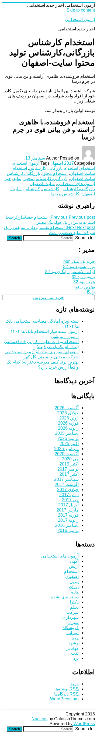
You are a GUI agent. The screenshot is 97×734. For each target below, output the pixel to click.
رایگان (89, 292)
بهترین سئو (85, 287)
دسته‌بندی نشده (65, 597)
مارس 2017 (68, 510)
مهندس (72, 648)
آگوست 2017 (67, 484)
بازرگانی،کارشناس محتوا (45, 178)
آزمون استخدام (26, 163)
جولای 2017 (68, 489)
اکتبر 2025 (69, 443)
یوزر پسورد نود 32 (79, 266)
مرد (75, 638)
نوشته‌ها (66, 689)
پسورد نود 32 (83, 276)
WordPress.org (64, 699)
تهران (74, 586)
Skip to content (81, 10)
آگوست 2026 (67, 407)
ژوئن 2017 (69, 494)
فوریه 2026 (68, 423)
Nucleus (39, 719)
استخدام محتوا (55, 173)
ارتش (74, 566)
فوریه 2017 (68, 515)
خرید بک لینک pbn (79, 261)
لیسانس (71, 632)
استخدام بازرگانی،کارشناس (53, 168)
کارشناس (50, 188)
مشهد (73, 643)
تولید (17, 178)
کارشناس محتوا (65, 194)
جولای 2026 (68, 413)
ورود (74, 684)
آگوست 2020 (67, 453)
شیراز (73, 622)
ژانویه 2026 (68, 428)
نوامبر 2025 (68, 438)
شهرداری (70, 617)
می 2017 (70, 499)
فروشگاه (71, 627)
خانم (75, 592)
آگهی (74, 561)
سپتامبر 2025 (66, 448)
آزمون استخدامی (80, 19)
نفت (75, 653)
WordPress (83, 723)
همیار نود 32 (84, 282)
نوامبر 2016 (68, 530)
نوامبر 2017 (68, 469)
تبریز (74, 581)
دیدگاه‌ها (66, 694)
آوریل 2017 (68, 505)
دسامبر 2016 (67, 525)
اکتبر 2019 (69, 464)
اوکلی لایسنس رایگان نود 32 (70, 271)
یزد (76, 658)
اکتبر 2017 (69, 474)
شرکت (72, 612)
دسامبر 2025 (67, 433)
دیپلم (74, 607)
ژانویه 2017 (68, 520)
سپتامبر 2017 (66, 479)
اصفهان (56, 163)
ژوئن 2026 (69, 418)
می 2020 (70, 459)
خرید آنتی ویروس (48, 297)
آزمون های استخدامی (60, 556)
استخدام (87, 168)
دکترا (74, 602)
